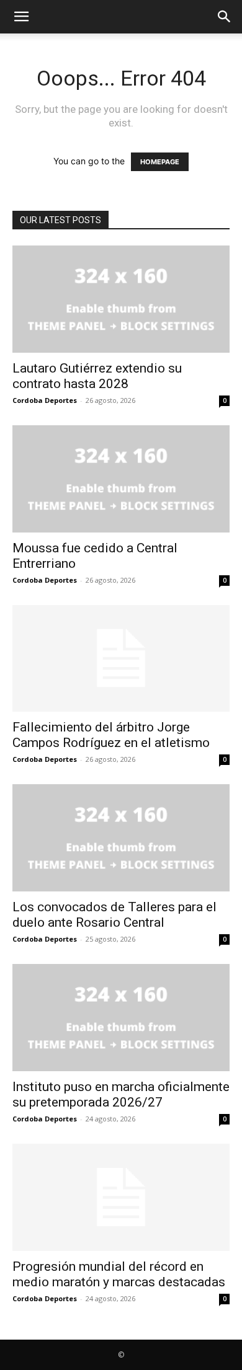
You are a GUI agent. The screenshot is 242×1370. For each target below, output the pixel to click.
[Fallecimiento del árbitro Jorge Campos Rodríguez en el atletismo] (121, 658)
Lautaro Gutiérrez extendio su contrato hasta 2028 (97, 376)
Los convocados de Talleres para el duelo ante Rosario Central (114, 914)
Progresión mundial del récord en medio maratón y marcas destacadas (118, 1274)
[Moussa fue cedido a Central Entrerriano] (121, 479)
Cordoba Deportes (44, 400)
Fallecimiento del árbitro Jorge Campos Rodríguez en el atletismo (111, 735)
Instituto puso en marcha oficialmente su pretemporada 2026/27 (121, 1094)
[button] (21, 16)
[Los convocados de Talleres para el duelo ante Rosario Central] (121, 837)
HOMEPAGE (159, 161)
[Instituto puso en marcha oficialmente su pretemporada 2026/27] (121, 1017)
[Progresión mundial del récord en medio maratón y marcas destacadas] (121, 1197)
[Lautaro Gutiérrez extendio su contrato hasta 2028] (121, 299)
